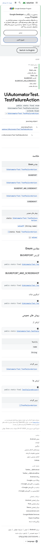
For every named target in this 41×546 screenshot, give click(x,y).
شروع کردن (20, 40)
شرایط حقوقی (18, 529)
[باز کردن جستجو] (19, 2)
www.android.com (32, 511)
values (34, 237)
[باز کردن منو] (36, 2)
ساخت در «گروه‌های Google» (30, 487)
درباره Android (34, 529)
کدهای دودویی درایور (33, 457)
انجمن (26, 529)
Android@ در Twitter (32, 470)
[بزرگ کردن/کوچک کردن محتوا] (29, 64)
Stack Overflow (34, 518)
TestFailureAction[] (22, 232)
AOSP (37, 59)
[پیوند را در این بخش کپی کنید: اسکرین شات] (26, 294)
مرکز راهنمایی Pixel (33, 504)
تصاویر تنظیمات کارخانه (32, 453)
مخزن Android (34, 439)
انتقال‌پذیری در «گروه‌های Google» (28, 491)
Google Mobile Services (31, 514)
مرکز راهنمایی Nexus (33, 507)
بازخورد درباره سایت (21, 533)
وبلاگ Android (34, 477)
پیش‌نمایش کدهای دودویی (31, 450)
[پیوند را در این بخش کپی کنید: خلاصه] (29, 156)
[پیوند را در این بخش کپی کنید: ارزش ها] (30, 380)
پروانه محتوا (36, 422)
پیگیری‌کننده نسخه (34, 521)
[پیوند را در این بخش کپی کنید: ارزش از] (30, 322)
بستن (20, 33)
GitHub (36, 460)
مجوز (9, 529)
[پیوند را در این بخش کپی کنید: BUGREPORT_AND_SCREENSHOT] (37, 276)
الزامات (37, 443)
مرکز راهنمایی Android (32, 500)
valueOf (21, 226)
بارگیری (37, 446)
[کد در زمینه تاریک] (38, 262)
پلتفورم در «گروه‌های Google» (30, 484)
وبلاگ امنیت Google (33, 480)
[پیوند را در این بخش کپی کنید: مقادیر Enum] (23, 248)
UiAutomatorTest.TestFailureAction (23, 113)
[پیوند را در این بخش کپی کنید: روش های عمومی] (19, 315)
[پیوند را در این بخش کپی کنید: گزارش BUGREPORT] (17, 255)
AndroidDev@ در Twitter (31, 473)
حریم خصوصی (33, 533)
